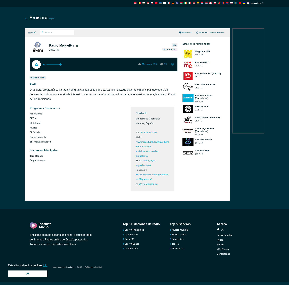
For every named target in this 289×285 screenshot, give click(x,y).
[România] (223, 3)
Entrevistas (177, 239)
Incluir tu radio (224, 235)
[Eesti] (160, 3)
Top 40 (175, 243)
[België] (139, 3)
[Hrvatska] (148, 3)
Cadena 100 (131, 234)
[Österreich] (135, 3)
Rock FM (129, 239)
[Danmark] (156, 3)
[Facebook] (218, 230)
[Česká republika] (152, 3)
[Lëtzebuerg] (202, 3)
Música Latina (179, 234)
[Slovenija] (231, 3)
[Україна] (244, 3)
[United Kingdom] (248, 3)
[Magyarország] (181, 3)
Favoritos (187, 33)
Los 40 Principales (134, 229)
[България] (143, 3)
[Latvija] (194, 3)
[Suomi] (164, 3)
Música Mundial (37, 78)
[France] (169, 3)
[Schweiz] (240, 3)
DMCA (79, 267)
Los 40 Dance (132, 243)
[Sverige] (235, 3)
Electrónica (177, 248)
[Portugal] (219, 3)
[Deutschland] (173, 3)
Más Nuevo (223, 249)
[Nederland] (206, 3)
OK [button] (27, 273)
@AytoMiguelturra (148, 184)
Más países (256, 3)
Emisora (41, 17)
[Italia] (189, 3)
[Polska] (215, 3)
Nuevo (220, 244)
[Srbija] (227, 3)
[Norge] (210, 3)
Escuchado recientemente (211, 33)
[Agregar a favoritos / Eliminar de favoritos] (172, 65)
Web (174, 45)
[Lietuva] (198, 3)
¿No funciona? (169, 49)
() (165, 64)
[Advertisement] (182, 17)
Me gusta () (149, 64)
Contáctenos (223, 253)
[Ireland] (185, 3)
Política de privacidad (93, 267)
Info (45, 265)
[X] (222, 230)
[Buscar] (42, 33)
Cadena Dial (131, 248)
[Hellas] (177, 3)
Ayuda (220, 239)
